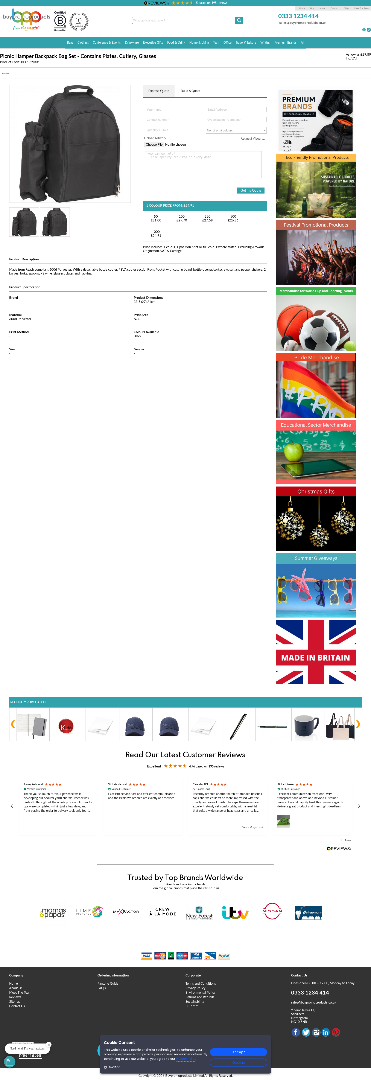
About (322, 8)
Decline (238, 1062)
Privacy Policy (195, 988)
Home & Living (199, 42)
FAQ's (346, 8)
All (302, 42)
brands (290, 93)
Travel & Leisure (246, 42)
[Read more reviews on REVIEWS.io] (340, 849)
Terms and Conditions (201, 983)
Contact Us (17, 1006)
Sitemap (14, 1001)
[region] (185, 806)
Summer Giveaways (312, 559)
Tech (216, 42)
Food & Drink (176, 42)
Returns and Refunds (200, 997)
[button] (12, 806)
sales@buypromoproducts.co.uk (302, 22)
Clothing (83, 42)
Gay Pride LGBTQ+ (310, 360)
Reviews (15, 997)
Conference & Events (107, 42)
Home (302, 8)
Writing (265, 42)
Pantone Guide (107, 983)
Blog (312, 8)
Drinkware (132, 42)
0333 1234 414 (298, 16)
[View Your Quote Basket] (364, 30)
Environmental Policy (201, 992)
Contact (335, 8)
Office (227, 42)
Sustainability (195, 1001)
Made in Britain (304, 626)
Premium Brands (285, 42)
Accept (238, 1052)
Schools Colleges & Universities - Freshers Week (315, 434)
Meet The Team (361, 8)
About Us (16, 988)
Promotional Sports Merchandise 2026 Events (311, 301)
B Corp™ (192, 1006)
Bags (70, 42)
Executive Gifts (153, 42)
